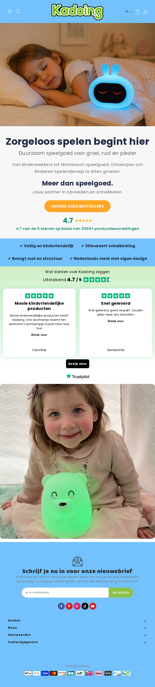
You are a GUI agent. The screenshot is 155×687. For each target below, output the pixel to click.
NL (127, 11)
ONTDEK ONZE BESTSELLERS (77, 206)
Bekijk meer (39, 334)
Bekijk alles (77, 364)
